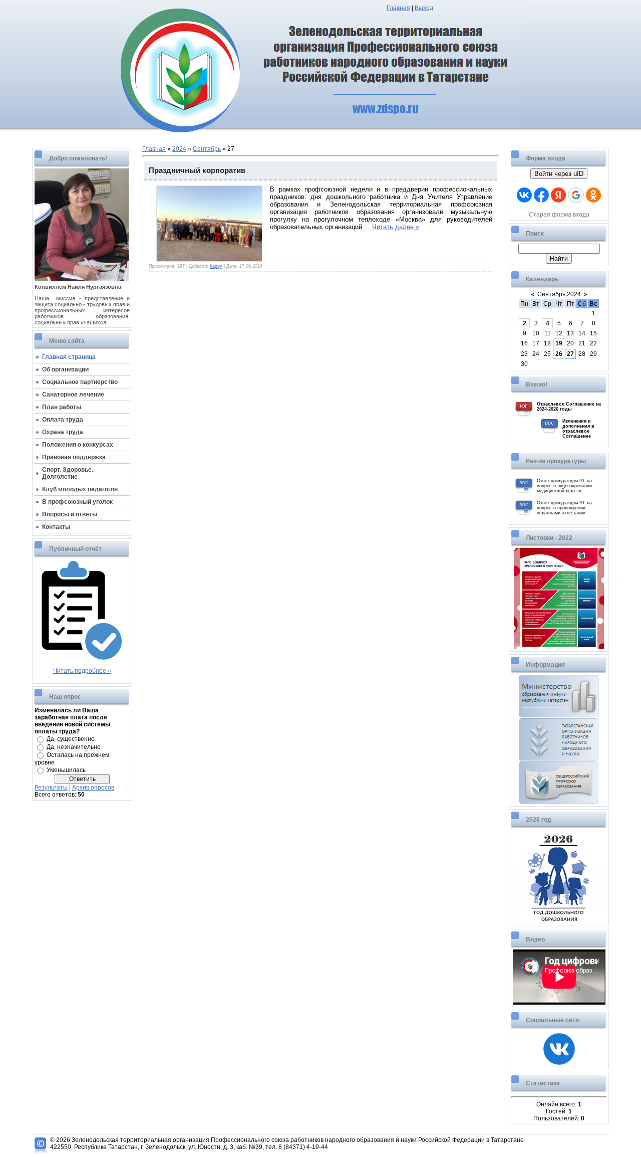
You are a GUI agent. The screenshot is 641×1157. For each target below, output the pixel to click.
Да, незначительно (74, 746)
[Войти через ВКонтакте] (524, 195)
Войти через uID (558, 173)
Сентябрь (207, 148)
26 (558, 353)
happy (216, 266)
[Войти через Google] (576, 195)
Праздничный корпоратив (197, 170)
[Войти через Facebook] (541, 195)
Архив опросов (93, 787)
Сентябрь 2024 (559, 294)
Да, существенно (71, 738)
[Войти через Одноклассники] (593, 195)
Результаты (51, 787)
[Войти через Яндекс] (558, 195)
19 (558, 343)
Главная (398, 8)
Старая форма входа (559, 214)
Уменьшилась (66, 770)
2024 (179, 148)
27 (570, 353)
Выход (424, 8)
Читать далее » (395, 227)
